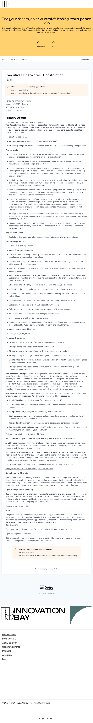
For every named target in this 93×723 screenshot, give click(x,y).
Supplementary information (17, 506)
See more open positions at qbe (46, 569)
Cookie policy (52, 593)
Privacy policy (41, 593)
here (77, 30)
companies (13, 59)
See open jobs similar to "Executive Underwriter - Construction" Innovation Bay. (41, 93)
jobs (3, 59)
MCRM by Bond (44, 703)
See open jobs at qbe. (19, 90)
